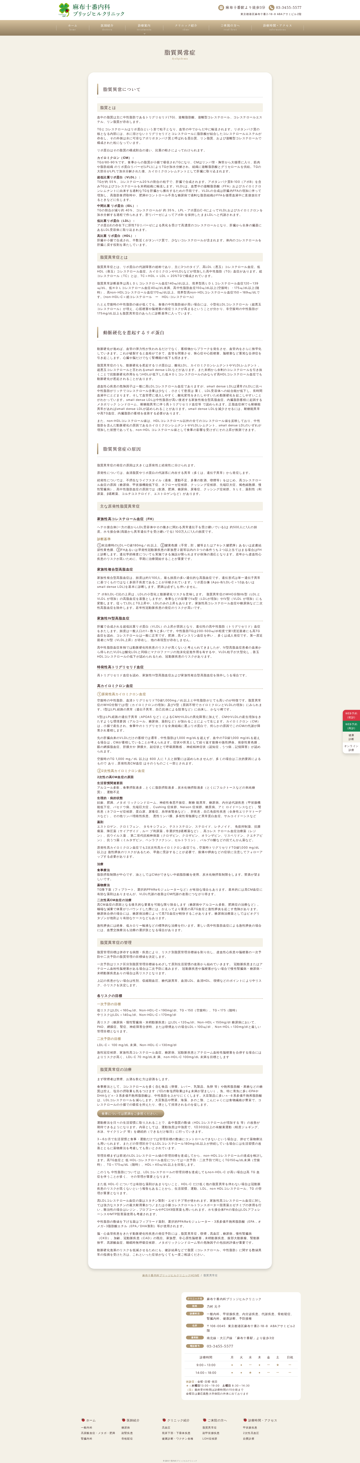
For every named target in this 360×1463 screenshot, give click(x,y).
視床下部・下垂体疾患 (176, 1433)
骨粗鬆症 (127, 1438)
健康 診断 (351, 737)
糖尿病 (126, 1427)
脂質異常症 (209, 1427)
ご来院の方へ (230, 27)
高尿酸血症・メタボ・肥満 (98, 1433)
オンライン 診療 (351, 747)
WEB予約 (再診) (351, 726)
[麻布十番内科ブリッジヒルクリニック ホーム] (91, 10)
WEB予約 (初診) (351, 715)
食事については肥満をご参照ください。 (131, 1113)
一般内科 (86, 1427)
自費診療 (248, 1438)
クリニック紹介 (186, 27)
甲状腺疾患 (250, 1427)
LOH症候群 (209, 1438)
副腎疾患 (127, 1433)
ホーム (73, 27)
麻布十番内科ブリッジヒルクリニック (181, 1461)
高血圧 (166, 1427)
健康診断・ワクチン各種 (177, 1438)
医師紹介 (107, 27)
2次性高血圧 (251, 1433)
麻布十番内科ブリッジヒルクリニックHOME (170, 1275)
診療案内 (144, 27)
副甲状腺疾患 (211, 1433)
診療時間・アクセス (277, 27)
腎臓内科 (86, 1438)
